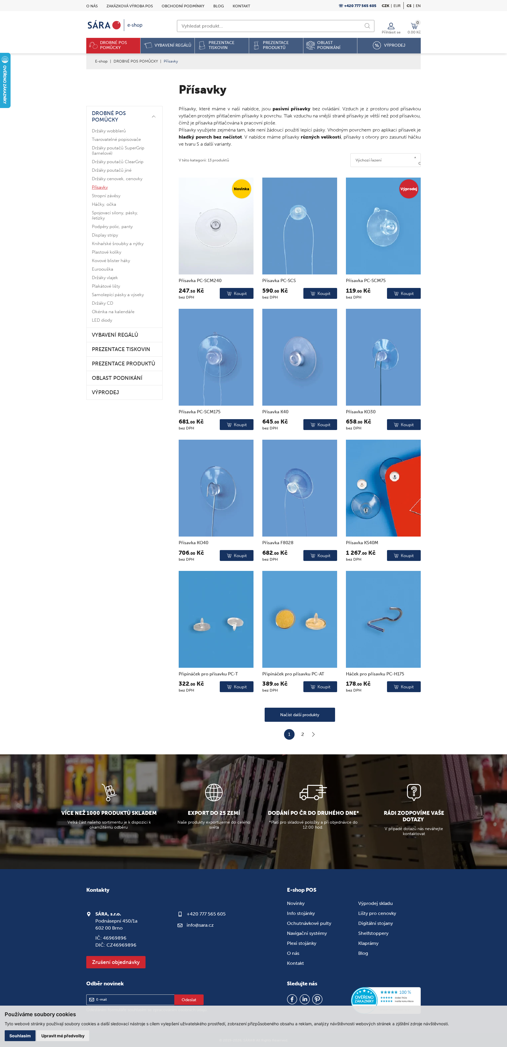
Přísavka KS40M (362, 542)
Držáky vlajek (105, 277)
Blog (218, 6)
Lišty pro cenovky (377, 913)
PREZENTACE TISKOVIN (121, 349)
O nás (92, 6)
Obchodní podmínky (183, 6)
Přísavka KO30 (361, 411)
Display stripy (105, 235)
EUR (396, 6)
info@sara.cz (200, 925)
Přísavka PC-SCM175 (199, 411)
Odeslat (189, 999)
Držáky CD (102, 303)
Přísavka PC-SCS (279, 280)
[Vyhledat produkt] (367, 25)
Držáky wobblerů (109, 131)
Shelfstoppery (373, 933)
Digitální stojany (375, 923)
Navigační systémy (307, 933)
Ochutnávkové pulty (309, 923)
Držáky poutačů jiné (111, 170)
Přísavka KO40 (193, 542)
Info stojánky (301, 913)
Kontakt (241, 6)
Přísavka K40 (275, 411)
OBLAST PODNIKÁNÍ (117, 378)
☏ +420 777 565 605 (357, 6)
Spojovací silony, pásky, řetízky (115, 215)
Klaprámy (368, 943)
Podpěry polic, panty (112, 226)
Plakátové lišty (106, 286)
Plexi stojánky (301, 943)
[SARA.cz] (115, 25)
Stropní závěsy (106, 195)
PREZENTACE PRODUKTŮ (123, 363)
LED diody (102, 320)
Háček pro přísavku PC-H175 (375, 674)
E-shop (101, 61)
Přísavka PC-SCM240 (200, 280)
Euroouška (102, 269)
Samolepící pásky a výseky (118, 294)
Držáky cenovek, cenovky (117, 178)
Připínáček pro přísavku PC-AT (293, 674)
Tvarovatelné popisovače (116, 139)
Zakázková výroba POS (130, 6)
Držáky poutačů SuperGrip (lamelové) (118, 150)
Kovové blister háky (111, 260)
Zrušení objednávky (116, 962)
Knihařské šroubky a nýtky (117, 243)
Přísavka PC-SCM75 (366, 280)
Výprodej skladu (375, 903)
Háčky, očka (104, 204)
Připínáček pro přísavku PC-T (208, 674)
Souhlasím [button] (20, 1035)
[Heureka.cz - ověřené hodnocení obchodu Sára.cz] (386, 1001)
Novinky (296, 903)
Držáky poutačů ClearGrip (117, 161)
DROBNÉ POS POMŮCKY (136, 61)
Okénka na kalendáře (113, 311)
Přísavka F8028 (277, 542)
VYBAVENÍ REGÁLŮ (115, 335)
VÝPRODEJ (105, 392)
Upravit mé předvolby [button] (62, 1035)
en (418, 6)
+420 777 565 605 (206, 914)
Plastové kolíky (106, 252)
